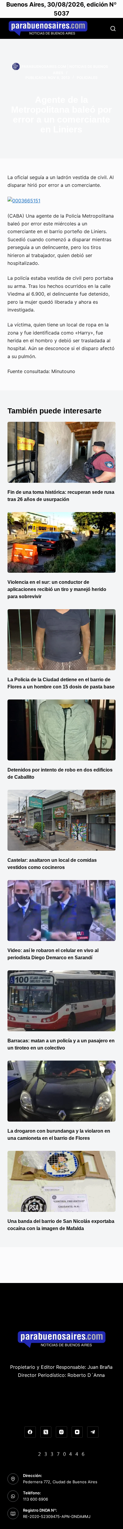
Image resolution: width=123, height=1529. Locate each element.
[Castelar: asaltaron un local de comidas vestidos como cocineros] (61, 820)
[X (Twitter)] (46, 1432)
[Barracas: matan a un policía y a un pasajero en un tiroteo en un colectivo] (61, 1000)
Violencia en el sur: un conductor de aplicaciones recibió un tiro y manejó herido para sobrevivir (56, 589)
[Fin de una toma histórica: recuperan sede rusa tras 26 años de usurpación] (61, 452)
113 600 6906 (35, 1499)
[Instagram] (61, 1432)
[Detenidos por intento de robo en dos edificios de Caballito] (61, 729)
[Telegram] (93, 1432)
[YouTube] (77, 1432)
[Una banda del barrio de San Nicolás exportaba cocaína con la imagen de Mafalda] (61, 1181)
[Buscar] (113, 28)
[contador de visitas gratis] (61, 1453)
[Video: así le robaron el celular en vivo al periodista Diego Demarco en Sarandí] (61, 910)
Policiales (87, 77)
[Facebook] (30, 1432)
